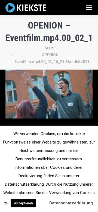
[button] (42, 200)
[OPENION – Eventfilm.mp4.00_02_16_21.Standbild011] (49, 94)
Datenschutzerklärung (71, 203)
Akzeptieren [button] (23, 203)
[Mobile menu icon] (89, 7)
